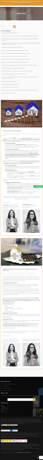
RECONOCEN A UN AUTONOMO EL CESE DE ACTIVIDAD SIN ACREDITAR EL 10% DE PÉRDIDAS (18, 90)
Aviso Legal (3, 406)
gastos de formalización (11, 274)
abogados (8, 134)
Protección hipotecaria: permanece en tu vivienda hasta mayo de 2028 (14, 53)
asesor (11, 134)
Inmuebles (27, 133)
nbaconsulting (27, 274)
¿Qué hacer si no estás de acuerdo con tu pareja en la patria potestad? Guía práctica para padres (18, 35)
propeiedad (33, 134)
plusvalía (29, 134)
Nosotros (2, 405)
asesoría (18, 134)
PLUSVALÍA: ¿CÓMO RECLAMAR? (12, 131)
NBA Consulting (18, 196)
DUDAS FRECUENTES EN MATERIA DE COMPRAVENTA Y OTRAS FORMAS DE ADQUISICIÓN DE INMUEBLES (20, 38)
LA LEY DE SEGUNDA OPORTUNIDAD (8, 87)
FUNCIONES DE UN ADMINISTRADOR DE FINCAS (10, 47)
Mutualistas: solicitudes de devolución (8, 84)
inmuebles (25, 134)
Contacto (2, 410)
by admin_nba (5, 133)
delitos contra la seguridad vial (7, 81)
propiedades (37, 134)
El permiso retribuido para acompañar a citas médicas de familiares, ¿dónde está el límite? (17, 65)
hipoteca (21, 134)
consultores (5, 274)
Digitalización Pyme (4, 411)
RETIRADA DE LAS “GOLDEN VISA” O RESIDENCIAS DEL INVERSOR (13, 62)
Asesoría (23, 133)
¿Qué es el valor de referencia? (7, 93)
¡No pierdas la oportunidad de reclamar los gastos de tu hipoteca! (13, 50)
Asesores (28, 196)
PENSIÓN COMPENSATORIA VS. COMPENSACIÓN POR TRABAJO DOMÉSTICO (15, 71)
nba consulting (21, 274)
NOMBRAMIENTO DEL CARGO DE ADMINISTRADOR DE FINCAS (12, 56)
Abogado (20, 133)
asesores (14, 134)
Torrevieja (31, 133)
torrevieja (4, 135)
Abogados (24, 196)
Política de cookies (4, 409)
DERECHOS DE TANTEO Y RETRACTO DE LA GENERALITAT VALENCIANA (14, 59)
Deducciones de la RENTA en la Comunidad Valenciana (11, 68)
